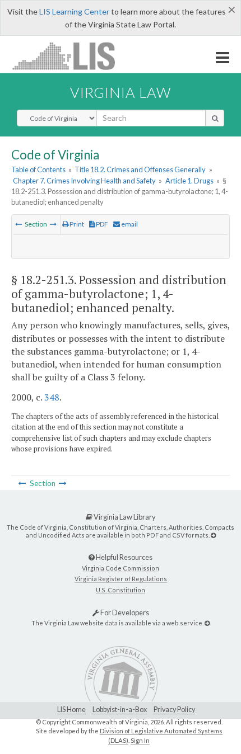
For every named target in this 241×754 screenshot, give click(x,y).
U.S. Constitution (120, 589)
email (129, 224)
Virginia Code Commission (120, 568)
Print (76, 224)
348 (51, 397)
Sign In (140, 740)
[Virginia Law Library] (213, 535)
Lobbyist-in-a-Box (119, 709)
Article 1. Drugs (189, 180)
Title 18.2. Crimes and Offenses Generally (140, 169)
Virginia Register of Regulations (121, 578)
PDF (101, 224)
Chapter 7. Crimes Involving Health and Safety (84, 180)
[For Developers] (207, 622)
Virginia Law (120, 92)
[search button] (215, 118)
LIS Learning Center (74, 11)
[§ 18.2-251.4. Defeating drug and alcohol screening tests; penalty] (53, 224)
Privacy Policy (174, 709)
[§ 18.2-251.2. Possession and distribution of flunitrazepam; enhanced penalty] (18, 224)
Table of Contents (38, 169)
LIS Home (71, 709)
